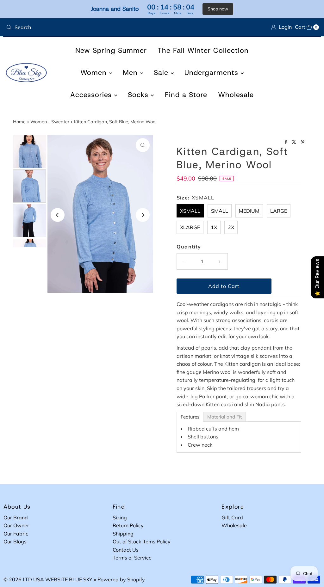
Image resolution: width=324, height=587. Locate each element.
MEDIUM (249, 211)
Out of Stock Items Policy (142, 541)
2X (231, 227)
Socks (139, 94)
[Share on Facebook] (287, 142)
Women (94, 72)
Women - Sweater (49, 122)
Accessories (92, 94)
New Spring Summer (111, 50)
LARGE (278, 211)
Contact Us (126, 550)
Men (131, 72)
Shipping (123, 533)
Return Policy (128, 525)
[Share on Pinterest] (302, 142)
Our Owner (16, 525)
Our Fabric (15, 533)
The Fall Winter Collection (203, 50)
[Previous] (58, 215)
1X (214, 227)
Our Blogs (15, 541)
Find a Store (186, 94)
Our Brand (15, 517)
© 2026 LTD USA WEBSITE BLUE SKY (47, 579)
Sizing (120, 517)
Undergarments (212, 72)
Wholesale (236, 94)
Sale (162, 72)
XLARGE (190, 227)
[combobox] (81, 27)
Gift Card (232, 517)
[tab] (190, 417)
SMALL (219, 211)
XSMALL (190, 211)
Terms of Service (132, 557)
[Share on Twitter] (294, 142)
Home (19, 122)
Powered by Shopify (121, 579)
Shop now (218, 9)
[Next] (143, 215)
